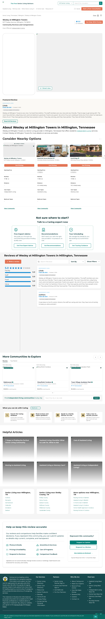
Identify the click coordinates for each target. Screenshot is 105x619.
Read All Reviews (10, 121)
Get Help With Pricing (93, 22)
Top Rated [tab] (13, 361)
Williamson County (44, 508)
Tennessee (14, 15)
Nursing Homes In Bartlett (81, 497)
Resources (40, 590)
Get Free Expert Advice (25, 245)
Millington (21, 15)
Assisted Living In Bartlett (81, 500)
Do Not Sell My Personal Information (42, 603)
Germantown (9, 502)
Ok (95, 616)
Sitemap (40, 594)
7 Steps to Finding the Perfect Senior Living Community (17, 441)
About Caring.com (78, 581)
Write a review (14, 261)
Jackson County (43, 502)
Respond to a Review (83, 547)
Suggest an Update (83, 542)
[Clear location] (92, 398)
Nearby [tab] (5, 361)
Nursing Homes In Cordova (81, 510)
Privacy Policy (41, 599)
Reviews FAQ (76, 594)
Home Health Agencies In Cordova (84, 508)
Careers (74, 597)
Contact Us (75, 599)
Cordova (7, 497)
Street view (46, 88)
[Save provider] (101, 15)
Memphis (8, 500)
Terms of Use (18, 605)
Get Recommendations (52, 245)
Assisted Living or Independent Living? (86, 466)
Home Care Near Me (95, 594)
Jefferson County (44, 505)
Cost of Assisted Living (83, 440)
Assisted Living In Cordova (81, 505)
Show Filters (92, 261)
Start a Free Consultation (92, 9)
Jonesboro (8, 508)
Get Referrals (58, 590)
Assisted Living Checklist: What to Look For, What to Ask (51, 441)
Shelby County (43, 497)
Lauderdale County (44, 510)
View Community (9, 208)
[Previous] (95, 357)
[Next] (100, 357)
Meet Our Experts (78, 583)
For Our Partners (60, 592)
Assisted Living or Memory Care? (52, 465)
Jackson (7, 510)
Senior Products (42, 592)
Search (96, 398)
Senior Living (6, 15)
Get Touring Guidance (80, 245)
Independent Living (18, 28)
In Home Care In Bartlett (81, 502)
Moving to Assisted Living (15, 465)
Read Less (34, 408)
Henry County (43, 500)
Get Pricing (19, 165)
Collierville (8, 505)
